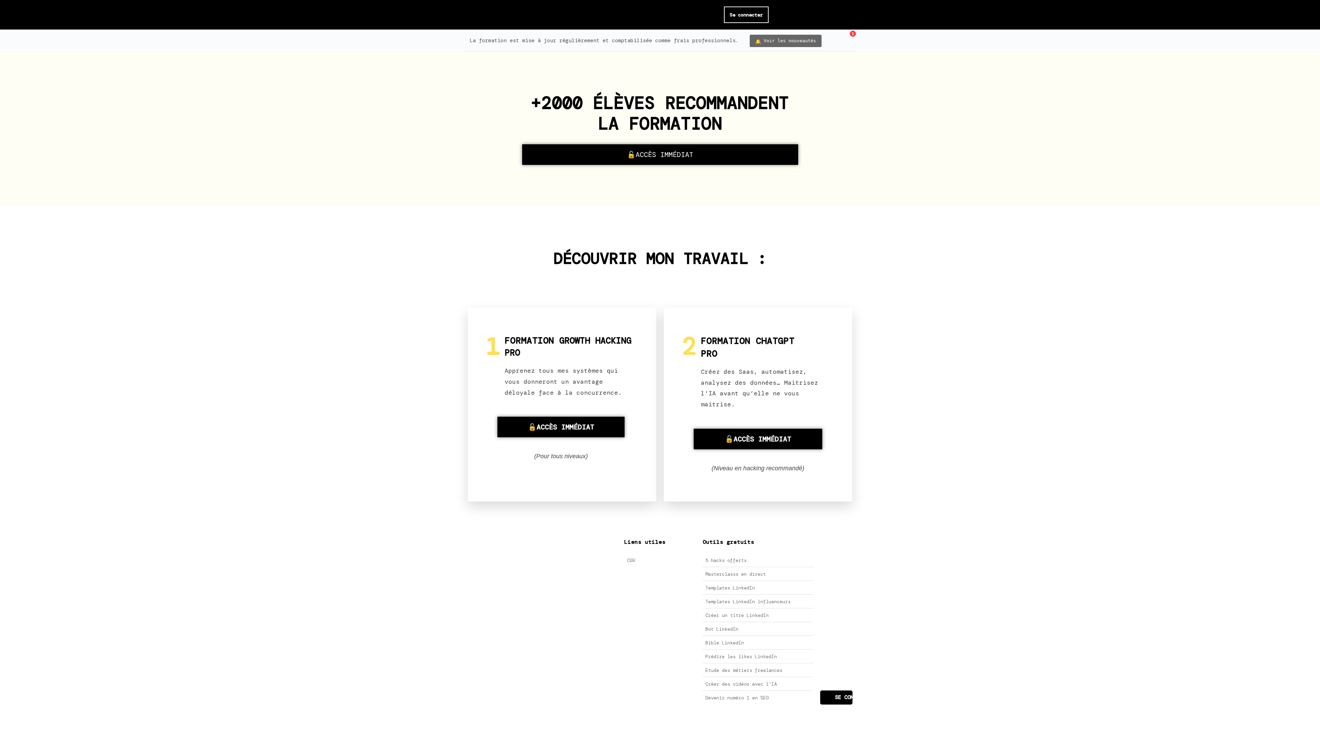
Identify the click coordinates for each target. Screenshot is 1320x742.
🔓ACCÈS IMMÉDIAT (660, 154)
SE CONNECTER (843, 697)
